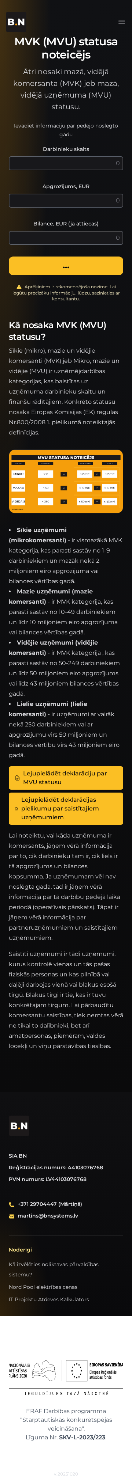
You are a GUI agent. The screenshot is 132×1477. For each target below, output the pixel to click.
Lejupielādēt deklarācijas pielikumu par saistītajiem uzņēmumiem (60, 808)
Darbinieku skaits (66, 149)
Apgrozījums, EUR (66, 186)
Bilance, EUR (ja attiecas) (66, 223)
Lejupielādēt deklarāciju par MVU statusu (65, 778)
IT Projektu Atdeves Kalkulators (49, 1299)
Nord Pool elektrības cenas (43, 1287)
